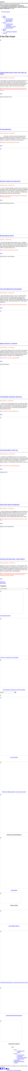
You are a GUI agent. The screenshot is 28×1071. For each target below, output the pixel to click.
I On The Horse (9, 27)
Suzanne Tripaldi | (5, 562)
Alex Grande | (4, 400)
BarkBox (3, 142)
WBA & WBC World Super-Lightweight (20, 304)
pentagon (8, 574)
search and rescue (21, 574)
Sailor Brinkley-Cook (14, 411)
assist (5, 573)
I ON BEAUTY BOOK (11, 31)
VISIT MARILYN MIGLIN (14, 926)
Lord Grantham (11, 465)
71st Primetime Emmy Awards (7, 518)
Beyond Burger (4, 249)
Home (4, 16)
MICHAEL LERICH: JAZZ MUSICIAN (10, 181)
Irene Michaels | (4, 185)
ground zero (17, 573)
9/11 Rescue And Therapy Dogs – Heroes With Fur (12, 559)
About (4, 17)
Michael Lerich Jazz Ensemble (7, 195)
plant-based (16, 249)
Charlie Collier (15, 518)
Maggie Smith (17, 465)
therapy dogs (7, 575)
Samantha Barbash (16, 357)
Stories (4, 22)
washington (12, 575)
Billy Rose (7, 88)
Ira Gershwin (17, 88)
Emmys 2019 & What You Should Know (10, 504)
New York (4, 574)
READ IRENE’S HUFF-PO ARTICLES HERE (14, 689)
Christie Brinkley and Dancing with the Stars (11, 396)
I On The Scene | (5, 347)
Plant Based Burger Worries (7, 235)
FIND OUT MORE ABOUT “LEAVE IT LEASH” (14, 791)
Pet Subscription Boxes (5, 129)
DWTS (9, 411)
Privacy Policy (9, 21)
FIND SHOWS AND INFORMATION (14, 834)
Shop (4, 30)
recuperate (11, 574)
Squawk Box (17, 142)
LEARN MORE (14, 757)
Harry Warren (12, 88)
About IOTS (17, 1060)
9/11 (3, 573)
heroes (20, 573)
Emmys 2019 (20, 518)
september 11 (2, 575)
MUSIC (5, 29)
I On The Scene (9, 18)
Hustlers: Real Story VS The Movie (8, 343)
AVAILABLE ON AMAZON (14, 1043)
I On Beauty (8, 25)
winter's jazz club (7, 196)
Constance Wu (4, 357)
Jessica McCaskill (9, 304)
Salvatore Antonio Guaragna (16, 89)
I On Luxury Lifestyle (11, 26)
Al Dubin (3, 88)
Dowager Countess (5, 465)
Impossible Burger (11, 249)
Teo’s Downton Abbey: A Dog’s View (9, 450)
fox (23, 518)
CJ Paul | (3, 239)
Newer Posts (3, 583)
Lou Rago (4, 89)
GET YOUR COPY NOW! (5, 615)
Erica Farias (4, 304)
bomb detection (8, 573)
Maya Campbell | (5, 77)
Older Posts (2, 581)
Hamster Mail (8, 142)
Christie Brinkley (5, 411)
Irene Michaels (9, 20)
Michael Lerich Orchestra (17, 195)
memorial (23, 573)
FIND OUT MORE (14, 905)
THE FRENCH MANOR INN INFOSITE (14, 1015)
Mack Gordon (8, 89)
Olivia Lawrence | (5, 453)
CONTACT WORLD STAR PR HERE (9, 657)
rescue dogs (16, 574)
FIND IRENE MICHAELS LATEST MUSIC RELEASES (14, 982)
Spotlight (5, 33)
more (1, 93)
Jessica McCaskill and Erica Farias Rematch (11, 289)
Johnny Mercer (22, 88)
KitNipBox (12, 142)
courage (13, 573)
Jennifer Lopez (9, 357)
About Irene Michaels (19, 1061)
